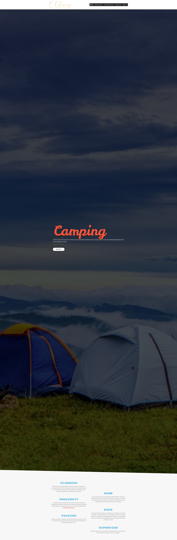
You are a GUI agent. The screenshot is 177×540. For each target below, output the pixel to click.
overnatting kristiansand (68, 507)
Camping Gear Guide (108, 4)
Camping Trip (118, 4)
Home (91, 4)
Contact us (124, 4)
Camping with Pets (98, 4)
